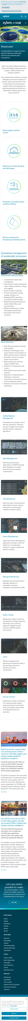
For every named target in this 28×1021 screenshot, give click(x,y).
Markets (6, 921)
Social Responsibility (9, 945)
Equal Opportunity (8, 965)
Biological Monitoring (11, 577)
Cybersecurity (7, 950)
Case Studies (7, 979)
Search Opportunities (9, 960)
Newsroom (6, 938)
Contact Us (7, 989)
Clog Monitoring (9, 499)
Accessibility (7, 962)
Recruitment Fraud (8, 970)
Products (6, 926)
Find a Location (8, 982)
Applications (7, 923)
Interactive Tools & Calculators (12, 984)
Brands (5, 918)
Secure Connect (9, 697)
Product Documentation (10, 987)
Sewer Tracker (8, 615)
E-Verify (6, 967)
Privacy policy (13, 1006)
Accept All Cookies (14, 1018)
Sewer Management (10, 536)
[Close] (26, 999)
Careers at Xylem (8, 957)
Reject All (14, 1013)
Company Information (9, 948)
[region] (14, 1009)
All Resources (7, 977)
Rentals (6, 931)
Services (6, 928)
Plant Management (10, 458)
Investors (6, 943)
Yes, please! (5, 7)
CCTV (5, 657)
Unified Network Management (9, 417)
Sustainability (7, 940)
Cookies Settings (14, 1009)
